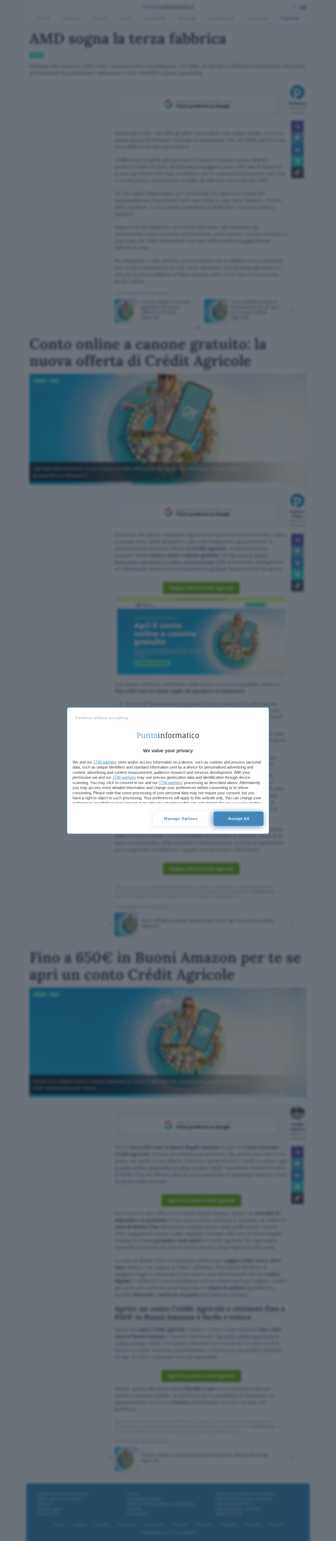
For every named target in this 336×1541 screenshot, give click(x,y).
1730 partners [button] (105, 762)
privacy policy (237, 803)
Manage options (181, 818)
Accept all (238, 818)
